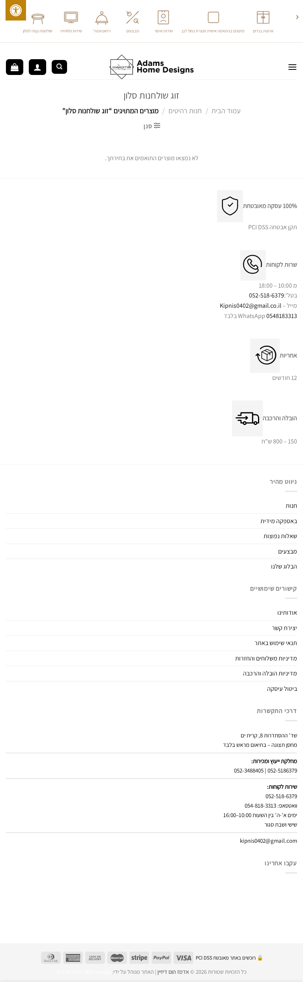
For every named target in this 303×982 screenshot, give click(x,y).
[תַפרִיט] (292, 67)
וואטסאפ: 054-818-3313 (271, 805)
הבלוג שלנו (284, 566)
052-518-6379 (266, 295)
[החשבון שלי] (37, 67)
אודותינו (287, 612)
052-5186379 (282, 770)
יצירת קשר (284, 628)
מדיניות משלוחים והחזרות (266, 658)
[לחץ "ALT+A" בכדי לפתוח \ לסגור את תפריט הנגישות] (16, 10)
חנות (291, 505)
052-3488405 (249, 770)
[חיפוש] (59, 66)
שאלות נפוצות (280, 536)
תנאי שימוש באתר (275, 643)
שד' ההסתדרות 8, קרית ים (269, 735)
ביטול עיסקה (282, 689)
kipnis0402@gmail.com (268, 840)
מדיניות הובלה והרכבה (270, 673)
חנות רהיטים (185, 110)
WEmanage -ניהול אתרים (84, 971)
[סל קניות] (14, 67)
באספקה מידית (278, 521)
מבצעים (287, 551)
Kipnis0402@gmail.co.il (250, 305)
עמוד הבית (226, 110)
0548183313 (281, 316)
